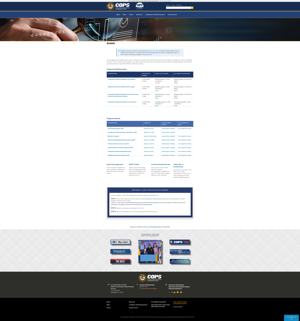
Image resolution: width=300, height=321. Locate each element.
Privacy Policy (161, 316)
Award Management (115, 164)
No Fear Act (144, 316)
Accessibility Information (158, 302)
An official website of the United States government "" (150, 1)
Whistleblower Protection (172, 316)
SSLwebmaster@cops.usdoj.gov (148, 288)
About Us (168, 5)
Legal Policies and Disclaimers (136, 316)
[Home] (118, 10)
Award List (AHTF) (149, 144)
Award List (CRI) (148, 155)
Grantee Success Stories (160, 164)
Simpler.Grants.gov (153, 51)
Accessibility (192, 316)
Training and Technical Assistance (155, 15)
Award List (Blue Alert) (150, 136)
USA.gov (165, 316)
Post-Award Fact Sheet (184, 128)
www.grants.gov (147, 54)
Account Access (172, 14)
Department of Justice (186, 316)
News (173, 5)
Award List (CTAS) (149, 132)
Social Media (179, 316)
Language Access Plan (127, 316)
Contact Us (179, 5)
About (118, 15)
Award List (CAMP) (149, 140)
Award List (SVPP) (149, 147)
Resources (140, 15)
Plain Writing (156, 316)
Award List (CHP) (148, 128)
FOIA (121, 316)
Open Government (150, 316)
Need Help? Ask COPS (291, 318)
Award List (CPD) (148, 151)
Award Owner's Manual (168, 128)
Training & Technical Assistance (138, 304)
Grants (132, 15)
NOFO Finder (134, 164)
